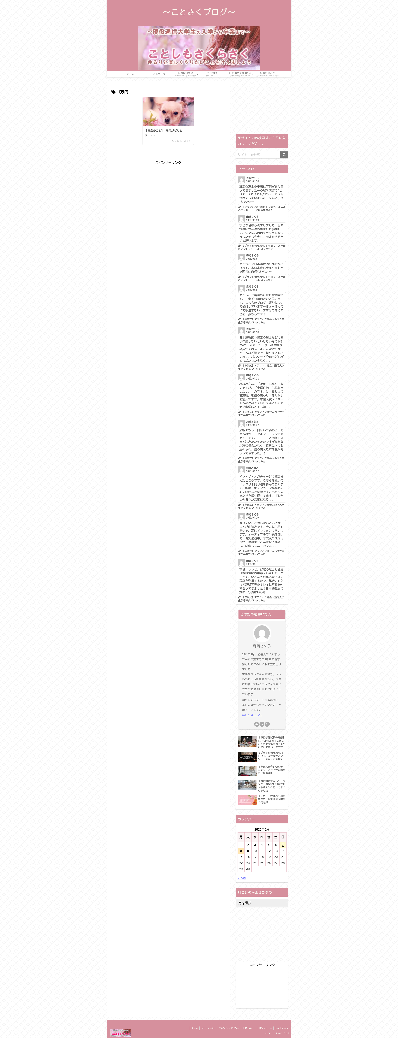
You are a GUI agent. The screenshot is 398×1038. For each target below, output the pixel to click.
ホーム (194, 1028)
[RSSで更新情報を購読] (267, 724)
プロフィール (207, 1028)
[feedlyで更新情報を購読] (261, 724)
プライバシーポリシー (228, 1028)
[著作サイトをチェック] (256, 724)
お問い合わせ (249, 1028)
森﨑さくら (262, 646)
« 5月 (242, 878)
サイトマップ (281, 1028)
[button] (284, 154)
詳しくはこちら (252, 715)
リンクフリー (265, 1028)
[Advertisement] (168, 187)
